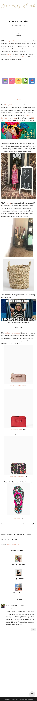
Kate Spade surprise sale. (12, 333)
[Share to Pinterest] (16, 539)
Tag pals (10, 54)
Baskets (8, 203)
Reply (33, 629)
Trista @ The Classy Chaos (15, 605)
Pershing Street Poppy (16, 385)
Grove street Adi (16, 429)
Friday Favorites (13, 544)
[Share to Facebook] (8, 539)
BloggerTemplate (29, 699)
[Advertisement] (18, 675)
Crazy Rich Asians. (11, 105)
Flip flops (17, 518)
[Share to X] (12, 539)
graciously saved (13, 699)
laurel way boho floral (17, 476)
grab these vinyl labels (19, 57)
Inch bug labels (9, 41)
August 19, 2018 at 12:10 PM (13, 608)
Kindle (14, 118)
